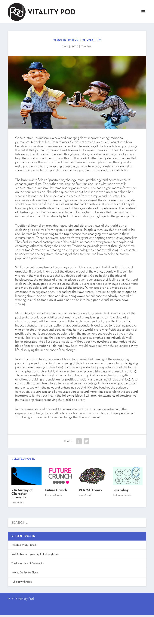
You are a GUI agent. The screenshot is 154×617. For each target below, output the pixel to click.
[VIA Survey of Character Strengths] (26, 476)
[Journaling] (128, 476)
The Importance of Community (27, 563)
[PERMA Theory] (94, 476)
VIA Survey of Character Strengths (22, 494)
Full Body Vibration (21, 582)
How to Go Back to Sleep (24, 572)
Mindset (86, 46)
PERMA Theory (90, 490)
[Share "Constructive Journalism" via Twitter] (86, 441)
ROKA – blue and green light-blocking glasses (35, 554)
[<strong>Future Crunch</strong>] (60, 476)
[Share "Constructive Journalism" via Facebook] (79, 441)
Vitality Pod (26, 599)
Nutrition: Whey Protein (23, 545)
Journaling (120, 490)
